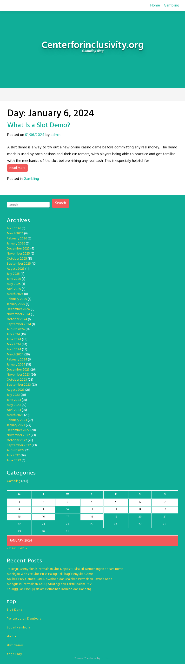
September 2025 (19, 264)
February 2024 (17, 359)
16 (43, 517)
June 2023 (14, 400)
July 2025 (13, 274)
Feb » (23, 548)
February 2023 (17, 420)
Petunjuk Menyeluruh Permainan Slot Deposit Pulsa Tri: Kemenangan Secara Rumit (65, 569)
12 (115, 509)
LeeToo (105, 658)
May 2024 (14, 344)
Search (60, 203)
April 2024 (14, 349)
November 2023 (18, 375)
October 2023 (17, 380)
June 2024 (14, 339)
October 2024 (17, 319)
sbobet (12, 636)
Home (155, 5)
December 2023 (18, 369)
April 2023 (14, 410)
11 (92, 509)
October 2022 (17, 440)
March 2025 (15, 294)
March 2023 (15, 415)
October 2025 (17, 259)
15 (19, 517)
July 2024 (13, 334)
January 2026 (16, 243)
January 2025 (16, 304)
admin (55, 135)
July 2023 (13, 395)
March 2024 (15, 354)
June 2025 (14, 279)
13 (140, 509)
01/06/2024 (35, 135)
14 (165, 509)
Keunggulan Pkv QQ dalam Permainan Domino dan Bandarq (49, 589)
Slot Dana (14, 610)
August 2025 (16, 269)
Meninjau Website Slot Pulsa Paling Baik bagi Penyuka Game (50, 574)
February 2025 (17, 299)
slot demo (15, 645)
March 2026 (15, 233)
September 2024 (19, 324)
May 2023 (14, 405)
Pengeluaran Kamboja (24, 618)
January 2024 (16, 364)
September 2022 (19, 445)
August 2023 (16, 390)
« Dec (11, 548)
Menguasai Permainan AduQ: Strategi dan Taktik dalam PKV (49, 584)
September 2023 (19, 385)
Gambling (171, 5)
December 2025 (18, 248)
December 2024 (18, 309)
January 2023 (16, 425)
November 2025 (18, 253)
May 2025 (14, 284)
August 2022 (16, 450)
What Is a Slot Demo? (38, 125)
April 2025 (14, 289)
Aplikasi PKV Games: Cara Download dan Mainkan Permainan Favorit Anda (59, 579)
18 (91, 517)
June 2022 (14, 460)
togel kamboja (18, 627)
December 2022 (18, 430)
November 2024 (18, 314)
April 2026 (14, 228)
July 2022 (13, 455)
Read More (17, 168)
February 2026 (17, 238)
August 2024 (16, 329)
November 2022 (18, 435)
